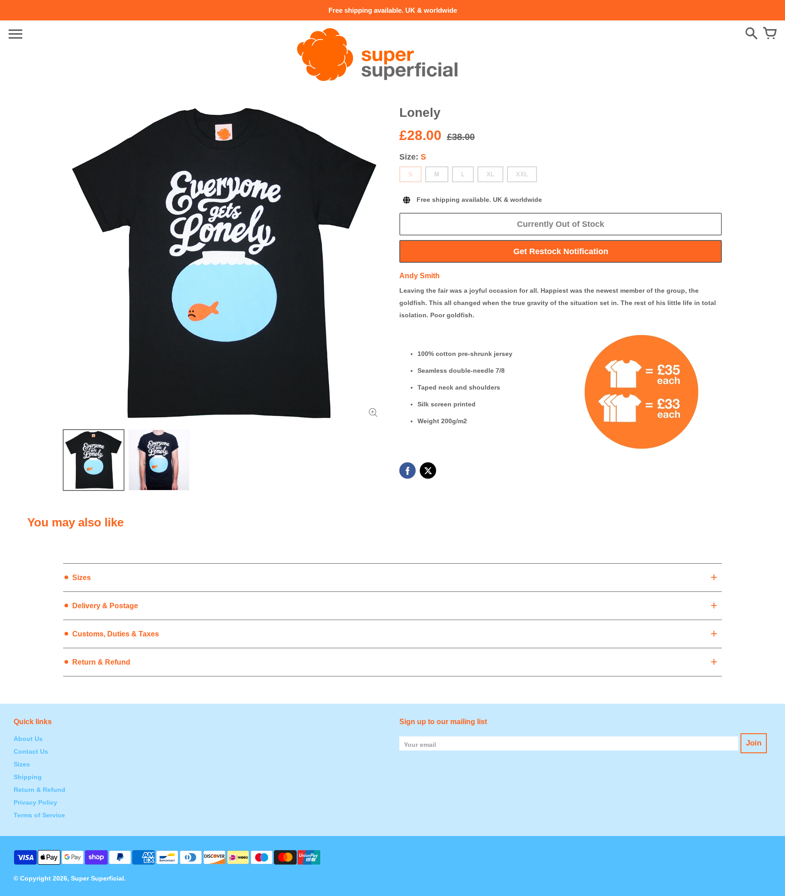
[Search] (751, 34)
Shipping (28, 777)
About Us (28, 738)
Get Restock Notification (560, 251)
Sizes (22, 764)
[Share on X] (428, 470)
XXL (522, 174)
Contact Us (31, 751)
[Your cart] (769, 34)
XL (490, 174)
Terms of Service (39, 815)
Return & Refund (39, 789)
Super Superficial (97, 878)
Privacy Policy (35, 802)
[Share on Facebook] (407, 470)
